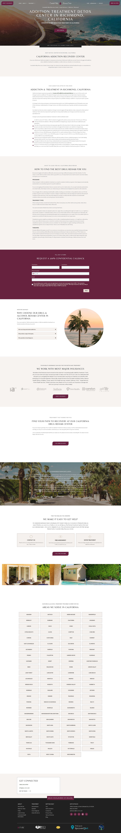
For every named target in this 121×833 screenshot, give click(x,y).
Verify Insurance (7, 3)
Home (20, 3)
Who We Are (21, 806)
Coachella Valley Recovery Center (50, 7)
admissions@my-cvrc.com (76, 810)
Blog (47, 817)
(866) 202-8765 (115, 3)
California (70, 7)
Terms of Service (50, 815)
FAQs (19, 810)
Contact (101, 3)
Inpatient (34, 808)
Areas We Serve (63, 7)
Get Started (60, 30)
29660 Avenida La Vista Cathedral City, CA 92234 (82, 806)
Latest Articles (21, 813)
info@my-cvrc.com (24, 788)
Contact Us (48, 810)
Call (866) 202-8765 (60, 443)
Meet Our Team (21, 808)
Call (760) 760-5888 (60, 553)
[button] (25, 3)
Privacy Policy (49, 813)
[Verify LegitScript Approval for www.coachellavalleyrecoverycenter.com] (101, 827)
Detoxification (35, 806)
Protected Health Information (22, 815)
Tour (88, 3)
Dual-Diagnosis (35, 810)
